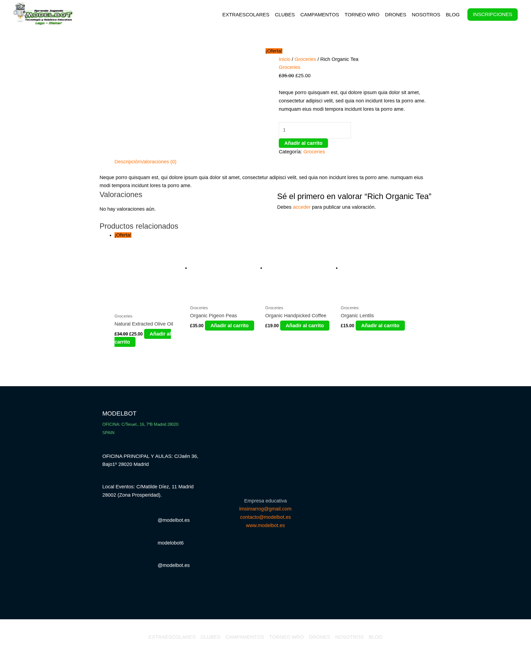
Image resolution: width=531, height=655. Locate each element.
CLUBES (285, 14)
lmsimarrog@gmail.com (265, 509)
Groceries (305, 59)
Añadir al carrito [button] (229, 325)
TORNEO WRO (362, 14)
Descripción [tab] (127, 161)
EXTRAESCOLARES (245, 14)
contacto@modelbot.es (265, 517)
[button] (492, 14)
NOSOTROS (426, 14)
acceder (302, 207)
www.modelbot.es (265, 525)
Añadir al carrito (303, 143)
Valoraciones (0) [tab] (158, 161)
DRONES (395, 14)
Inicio (284, 59)
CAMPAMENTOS (319, 14)
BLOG (453, 14)
